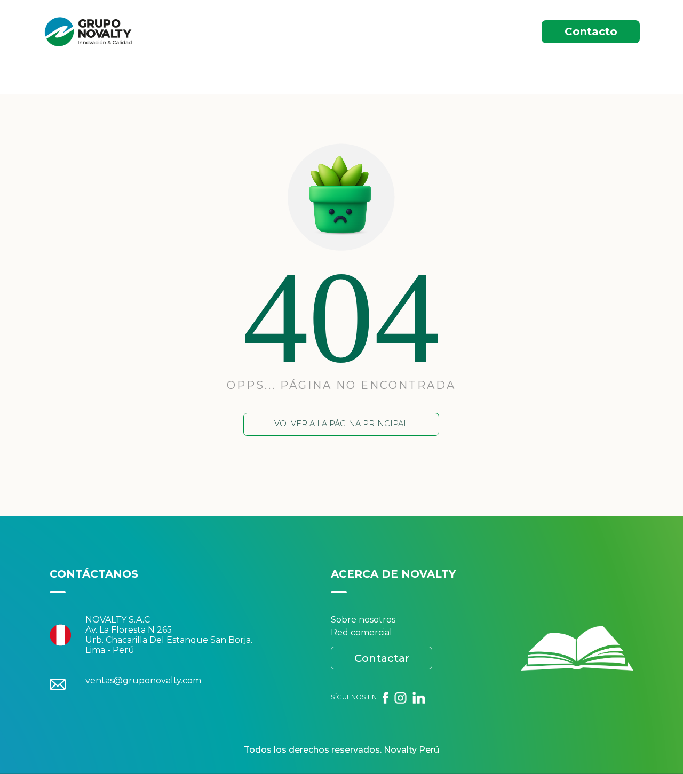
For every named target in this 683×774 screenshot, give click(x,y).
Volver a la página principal (341, 423)
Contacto (591, 31)
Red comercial (361, 632)
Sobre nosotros (363, 620)
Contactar (381, 658)
